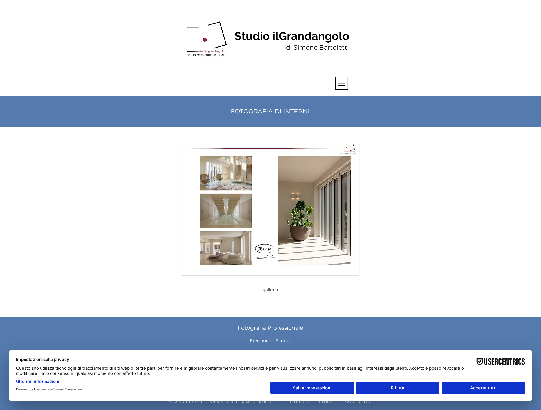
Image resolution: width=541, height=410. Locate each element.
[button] (342, 83)
